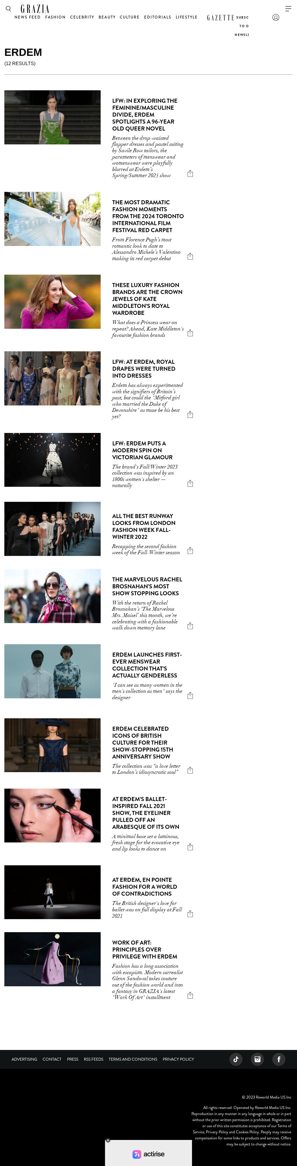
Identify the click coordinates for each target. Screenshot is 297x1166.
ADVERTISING (24, 1059)
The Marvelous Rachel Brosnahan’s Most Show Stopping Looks (147, 586)
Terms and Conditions (133, 1059)
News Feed (28, 17)
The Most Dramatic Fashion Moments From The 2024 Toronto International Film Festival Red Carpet (148, 216)
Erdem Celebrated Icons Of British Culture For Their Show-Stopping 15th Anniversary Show (142, 743)
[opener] (288, 9)
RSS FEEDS (93, 1059)
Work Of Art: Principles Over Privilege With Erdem (144, 950)
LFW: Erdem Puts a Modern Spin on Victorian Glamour (142, 450)
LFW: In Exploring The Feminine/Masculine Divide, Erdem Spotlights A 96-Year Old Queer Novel (145, 115)
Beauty (107, 17)
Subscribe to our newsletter (247, 26)
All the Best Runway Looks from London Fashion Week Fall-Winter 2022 (143, 526)
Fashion (55, 17)
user (275, 17)
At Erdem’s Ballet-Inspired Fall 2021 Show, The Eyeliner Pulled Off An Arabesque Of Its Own (145, 813)
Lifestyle (187, 17)
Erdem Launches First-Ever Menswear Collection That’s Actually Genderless (147, 665)
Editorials (157, 17)
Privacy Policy (178, 1059)
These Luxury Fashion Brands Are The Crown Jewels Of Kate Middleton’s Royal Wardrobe (147, 299)
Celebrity (82, 17)
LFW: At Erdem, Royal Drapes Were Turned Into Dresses (143, 369)
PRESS (72, 1059)
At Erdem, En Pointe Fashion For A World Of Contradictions (144, 887)
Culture (130, 17)
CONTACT (52, 1059)
